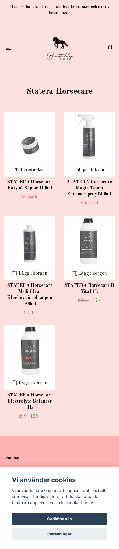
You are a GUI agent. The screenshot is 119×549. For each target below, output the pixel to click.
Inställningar (59, 534)
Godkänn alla (59, 519)
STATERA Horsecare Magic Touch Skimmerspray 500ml (89, 188)
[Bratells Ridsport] (61, 48)
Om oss (11, 458)
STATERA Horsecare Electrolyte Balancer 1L (30, 401)
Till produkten (30, 170)
